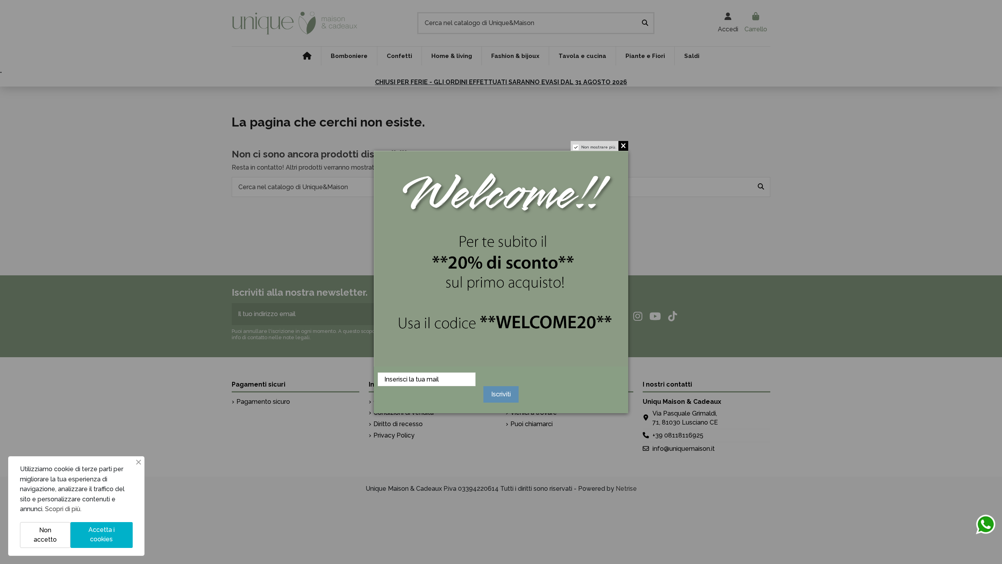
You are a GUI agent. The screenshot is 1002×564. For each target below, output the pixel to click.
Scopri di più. (63, 509)
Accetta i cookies (101, 534)
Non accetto (45, 534)
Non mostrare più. (598, 147)
